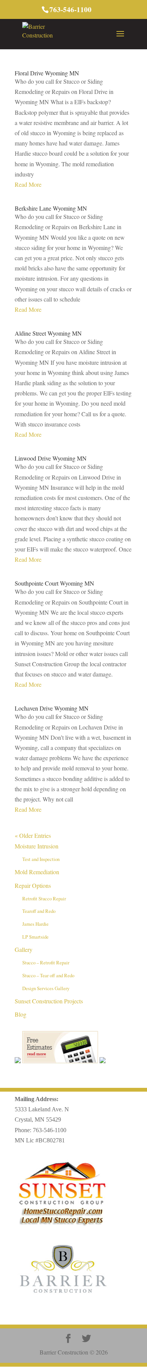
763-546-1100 (49, 1130)
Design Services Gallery (45, 988)
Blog (20, 1014)
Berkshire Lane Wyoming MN (51, 208)
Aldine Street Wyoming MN (48, 333)
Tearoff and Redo (38, 911)
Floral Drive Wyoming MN (47, 73)
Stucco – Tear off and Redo (48, 975)
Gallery (23, 949)
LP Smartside (35, 936)
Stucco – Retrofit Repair (45, 962)
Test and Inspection (41, 859)
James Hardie (35, 923)
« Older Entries (33, 835)
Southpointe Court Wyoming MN (54, 583)
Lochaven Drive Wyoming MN (52, 708)
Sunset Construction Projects (49, 1001)
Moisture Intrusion (36, 846)
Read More (28, 184)
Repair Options (33, 885)
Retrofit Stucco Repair (44, 898)
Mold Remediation (37, 872)
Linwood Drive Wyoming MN (51, 458)
